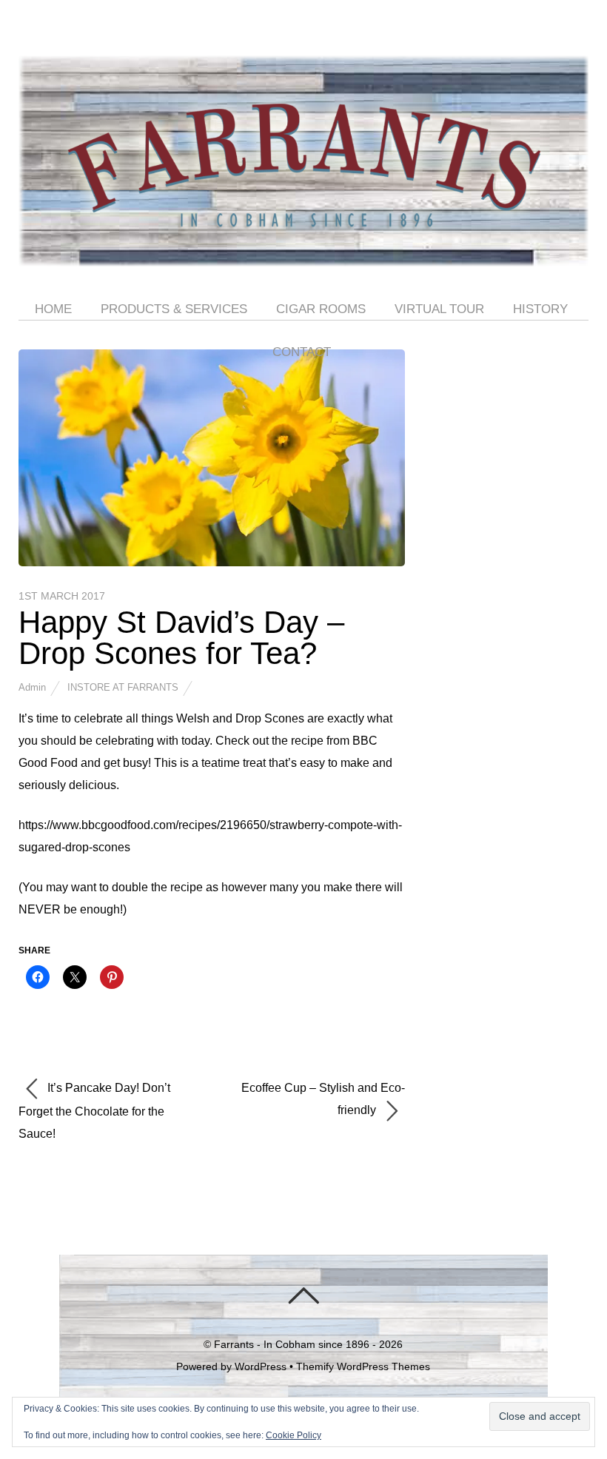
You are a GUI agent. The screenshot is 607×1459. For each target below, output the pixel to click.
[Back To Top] (303, 1295)
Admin (32, 687)
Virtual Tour (439, 309)
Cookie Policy (293, 1435)
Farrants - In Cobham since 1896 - (295, 1344)
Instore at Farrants (122, 687)
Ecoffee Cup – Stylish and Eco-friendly (323, 1098)
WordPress (260, 1366)
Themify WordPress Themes (363, 1366)
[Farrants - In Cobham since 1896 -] (304, 253)
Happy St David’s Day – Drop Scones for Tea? (181, 638)
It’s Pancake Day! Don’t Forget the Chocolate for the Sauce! (94, 1110)
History (540, 309)
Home (53, 309)
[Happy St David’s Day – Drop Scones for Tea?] (212, 562)
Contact (301, 352)
